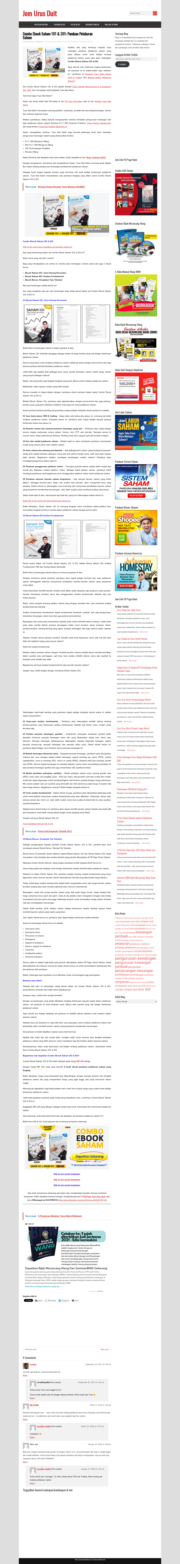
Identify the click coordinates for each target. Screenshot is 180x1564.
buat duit (137, 918)
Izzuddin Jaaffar (44, 1426)
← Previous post (29, 1349)
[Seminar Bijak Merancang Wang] (136, 245)
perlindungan (137, 974)
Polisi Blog (75, 24)
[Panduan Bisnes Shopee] (136, 527)
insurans (125, 929)
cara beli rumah (147, 918)
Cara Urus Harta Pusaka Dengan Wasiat (134, 699)
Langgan (122, 64)
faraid (149, 925)
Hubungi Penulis (92, 24)
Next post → (106, 1349)
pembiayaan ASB (129, 951)
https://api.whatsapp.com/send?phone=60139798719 (82, 1200)
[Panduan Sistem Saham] (136, 481)
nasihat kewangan (122, 940)
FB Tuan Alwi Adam (74, 101)
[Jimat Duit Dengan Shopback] (136, 388)
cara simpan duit (144, 921)
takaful (133, 982)
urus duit (144, 989)
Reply (25, 1375)
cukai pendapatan (138, 925)
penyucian (134, 966)
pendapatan (145, 951)
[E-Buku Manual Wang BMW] (136, 295)
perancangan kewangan (134, 971)
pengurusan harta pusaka (145, 955)
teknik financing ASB (137, 986)
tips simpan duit (128, 989)
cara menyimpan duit (124, 921)
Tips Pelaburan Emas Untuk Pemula (132, 638)
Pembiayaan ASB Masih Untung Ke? (132, 789)
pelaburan (122, 943)
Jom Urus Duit (40, 13)
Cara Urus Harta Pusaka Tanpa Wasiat (133, 728)
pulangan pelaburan (136, 978)
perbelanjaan (122, 974)
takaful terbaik (141, 982)
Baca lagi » (144, 632)
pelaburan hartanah (140, 944)
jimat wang (118, 933)
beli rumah (129, 918)
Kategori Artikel (41, 24)
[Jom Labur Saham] (136, 432)
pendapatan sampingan (124, 955)
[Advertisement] (67, 692)
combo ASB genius (122, 925)
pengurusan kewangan (135, 958)
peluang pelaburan (125, 947)
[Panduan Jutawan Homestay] (136, 573)
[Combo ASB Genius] (136, 194)
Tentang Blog (59, 24)
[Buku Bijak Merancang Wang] (136, 344)
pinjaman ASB (121, 978)
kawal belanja (129, 933)
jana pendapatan (138, 928)
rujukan (33, 1364)
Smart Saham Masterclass (99, 123)
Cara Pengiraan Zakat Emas (129, 610)
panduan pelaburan (136, 940)
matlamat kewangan (145, 937)
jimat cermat (151, 929)
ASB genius (119, 918)
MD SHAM (34, 1405)
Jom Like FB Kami (111, 24)
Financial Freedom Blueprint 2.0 (53, 126)
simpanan (122, 982)
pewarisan (149, 975)
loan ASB (132, 937)
